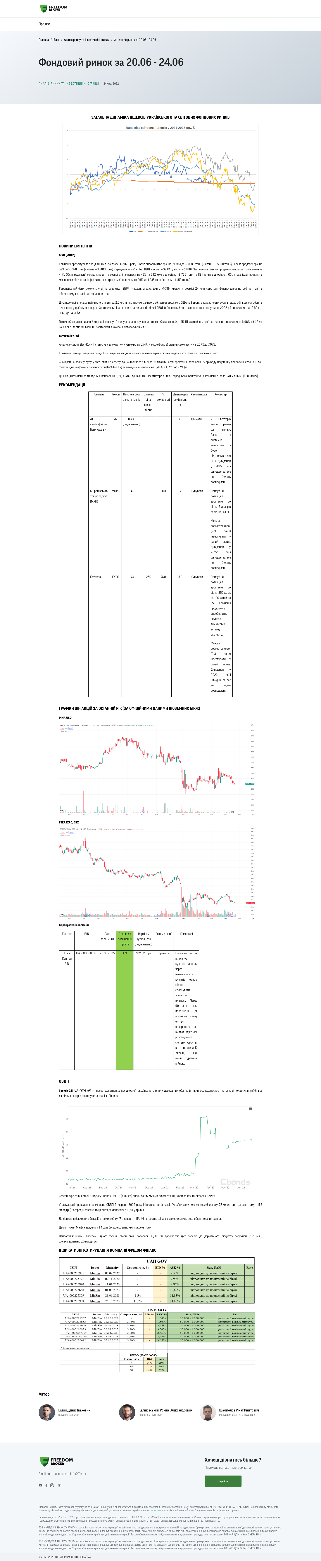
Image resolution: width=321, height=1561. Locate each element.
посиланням (156, 1510)
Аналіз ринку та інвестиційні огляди (86, 40)
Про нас (44, 24)
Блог (56, 40)
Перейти (223, 1481)
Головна (44, 40)
